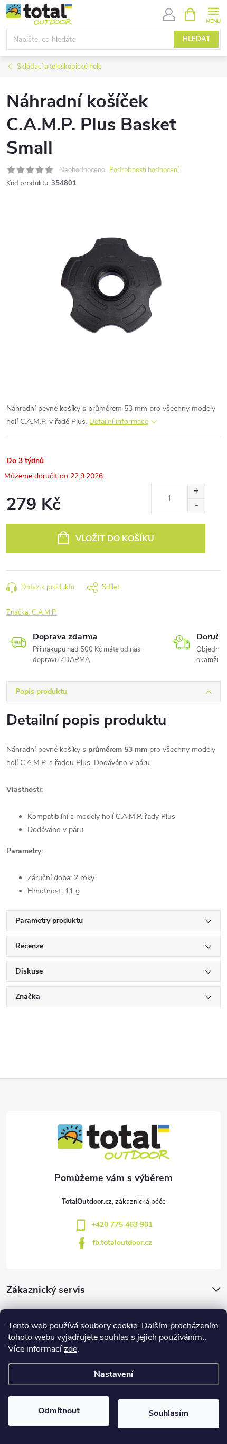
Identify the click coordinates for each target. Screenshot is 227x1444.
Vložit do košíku (114, 538)
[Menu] (213, 14)
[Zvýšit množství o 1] (196, 491)
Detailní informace (118, 422)
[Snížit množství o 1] (196, 505)
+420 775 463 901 (122, 1225)
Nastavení (113, 1374)
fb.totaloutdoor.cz (122, 1243)
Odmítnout (59, 1411)
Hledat (196, 39)
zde (70, 1349)
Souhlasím (168, 1413)
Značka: (31, 612)
